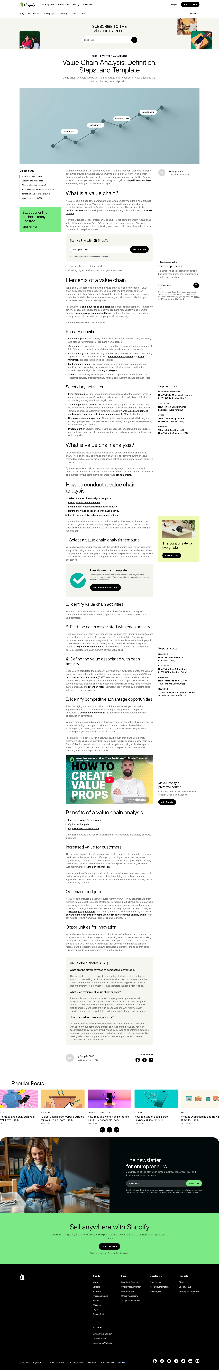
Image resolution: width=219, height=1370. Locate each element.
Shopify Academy (129, 1296)
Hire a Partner (127, 1291)
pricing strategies (107, 370)
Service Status (99, 1314)
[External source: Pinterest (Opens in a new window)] (197, 1361)
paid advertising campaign (96, 306)
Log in (174, 4)
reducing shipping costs (82, 911)
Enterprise (87, 4)
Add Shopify (167, 802)
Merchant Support (130, 1282)
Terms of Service (56, 1362)
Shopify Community (130, 1300)
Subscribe (194, 1183)
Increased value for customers (85, 820)
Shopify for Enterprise (189, 1291)
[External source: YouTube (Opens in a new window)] (169, 1361)
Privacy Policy (182, 299)
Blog (22, 13)
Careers (96, 1287)
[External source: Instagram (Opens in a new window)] (176, 1361)
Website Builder (100, 1338)
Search (193, 13)
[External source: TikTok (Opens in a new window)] (183, 1361)
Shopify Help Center (131, 1287)
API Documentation (159, 1287)
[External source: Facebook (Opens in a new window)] (155, 1361)
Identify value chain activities (84, 502)
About (95, 1282)
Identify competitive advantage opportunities (93, 515)
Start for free (190, 4)
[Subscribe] (134, 40)
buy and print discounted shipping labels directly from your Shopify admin (106, 914)
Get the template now (105, 587)
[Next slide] (116, 1130)
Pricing (76, 4)
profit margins (123, 474)
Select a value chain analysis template (89, 498)
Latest (73, 13)
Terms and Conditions (172, 1192)
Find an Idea (33, 13)
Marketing (62, 13)
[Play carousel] (109, 1130)
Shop (181, 1282)
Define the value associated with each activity (93, 510)
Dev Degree (155, 1291)
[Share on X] (144, 1060)
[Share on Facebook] (137, 1060)
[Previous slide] (102, 1130)
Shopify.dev (155, 1282)
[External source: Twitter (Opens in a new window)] (162, 1361)
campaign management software (93, 313)
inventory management (120, 356)
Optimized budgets (78, 824)
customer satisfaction (97, 866)
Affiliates (97, 1305)
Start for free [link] (139, 249)
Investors (97, 1291)
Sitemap (92, 1362)
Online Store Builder (102, 1334)
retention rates (96, 687)
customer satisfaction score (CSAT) (86, 677)
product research (75, 210)
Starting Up (48, 13)
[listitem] (109, 1107)
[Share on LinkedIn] (151, 1060)
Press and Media (100, 1296)
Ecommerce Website (102, 1343)
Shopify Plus (185, 1287)
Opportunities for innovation (83, 828)
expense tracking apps (89, 646)
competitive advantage (138, 180)
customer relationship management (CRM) (106, 414)
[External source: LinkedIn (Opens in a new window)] (190, 1361)
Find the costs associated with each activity (92, 506)
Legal (95, 1309)
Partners (97, 1300)
